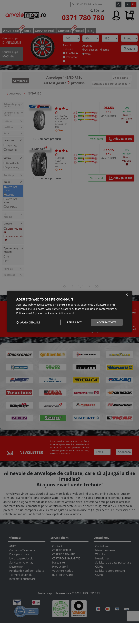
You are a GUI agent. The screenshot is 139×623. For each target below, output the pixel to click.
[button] (28, 322)
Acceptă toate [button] (106, 322)
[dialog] (69, 311)
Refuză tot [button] (74, 322)
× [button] (126, 294)
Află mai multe (67, 313)
